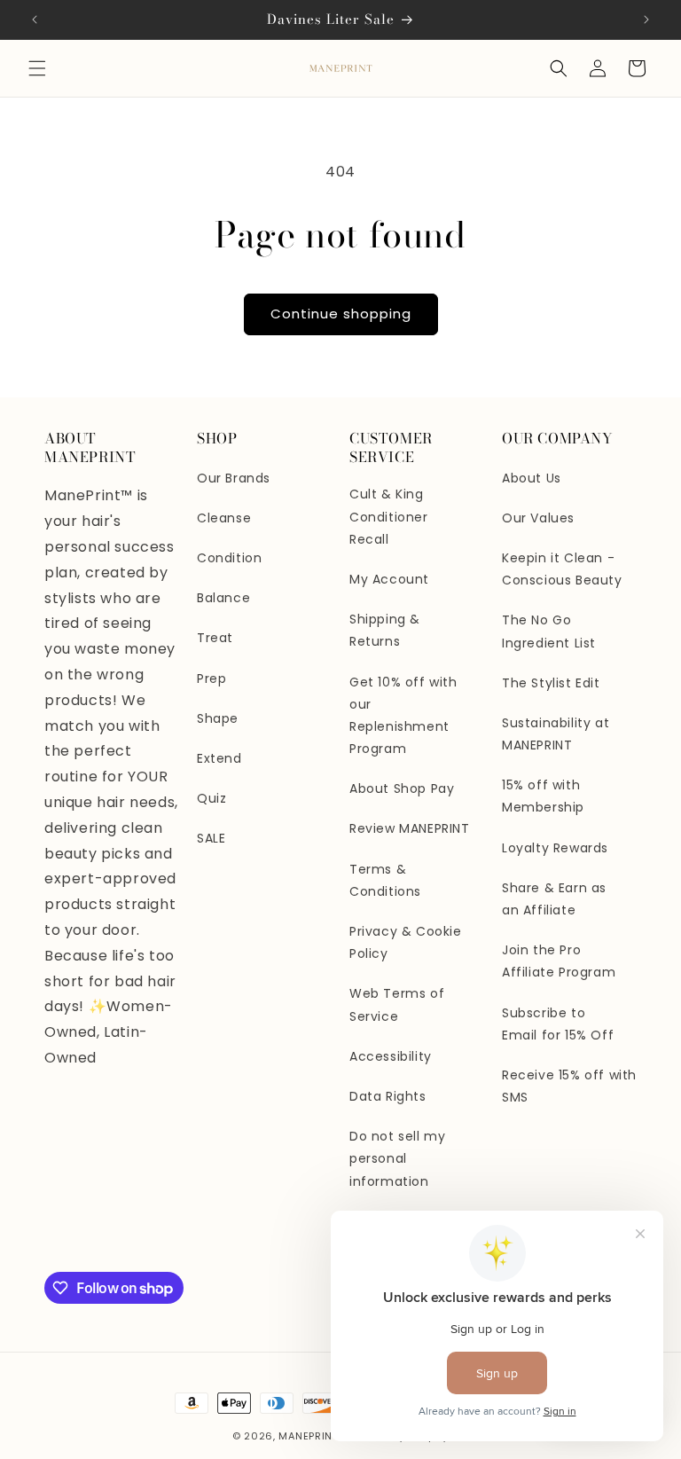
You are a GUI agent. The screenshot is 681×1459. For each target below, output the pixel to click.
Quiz (211, 798)
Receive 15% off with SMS (569, 1086)
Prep (211, 678)
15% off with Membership (543, 796)
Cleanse (224, 518)
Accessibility (390, 1056)
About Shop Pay (401, 788)
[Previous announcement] (34, 19)
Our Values (538, 518)
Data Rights (388, 1096)
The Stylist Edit (551, 683)
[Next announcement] (646, 19)
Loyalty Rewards (555, 848)
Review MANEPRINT (409, 828)
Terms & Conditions (385, 880)
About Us (531, 478)
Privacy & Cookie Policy (405, 942)
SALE (211, 838)
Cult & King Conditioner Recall (388, 516)
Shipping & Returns (384, 630)
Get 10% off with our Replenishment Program (403, 715)
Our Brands (233, 478)
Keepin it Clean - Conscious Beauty (562, 569)
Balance (223, 598)
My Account (389, 579)
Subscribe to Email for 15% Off (558, 1024)
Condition (229, 558)
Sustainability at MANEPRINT (555, 734)
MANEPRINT (308, 1436)
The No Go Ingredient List (549, 631)
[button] (37, 68)
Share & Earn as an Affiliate (554, 899)
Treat (215, 638)
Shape (218, 718)
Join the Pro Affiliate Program (558, 961)
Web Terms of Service (396, 1004)
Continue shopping (340, 313)
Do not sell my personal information (397, 1158)
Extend (219, 758)
